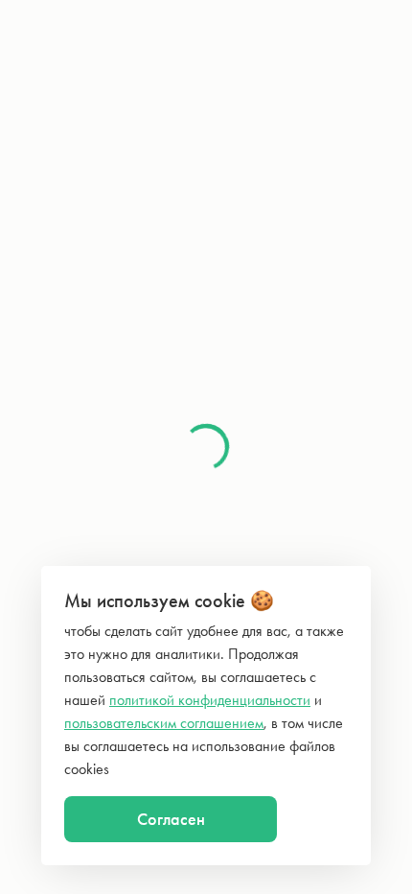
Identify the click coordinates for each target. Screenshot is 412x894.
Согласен (171, 819)
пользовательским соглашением (163, 723)
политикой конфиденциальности (209, 700)
